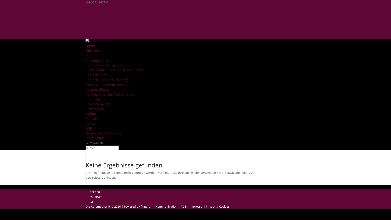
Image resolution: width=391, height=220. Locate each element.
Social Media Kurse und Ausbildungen (114, 70)
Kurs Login (94, 99)
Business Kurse (97, 89)
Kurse (90, 55)
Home (90, 46)
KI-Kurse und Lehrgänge (104, 65)
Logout (91, 113)
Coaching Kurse (98, 60)
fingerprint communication (159, 206)
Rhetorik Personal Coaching (107, 80)
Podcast (92, 118)
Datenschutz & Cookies (103, 133)
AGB (89, 128)
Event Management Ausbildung (109, 84)
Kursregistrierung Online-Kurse (110, 94)
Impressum (94, 138)
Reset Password (98, 104)
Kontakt (92, 123)
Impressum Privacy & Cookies (210, 206)
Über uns (93, 50)
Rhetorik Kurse (97, 75)
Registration (95, 109)
